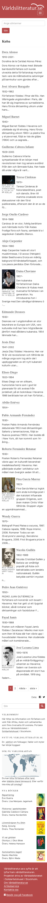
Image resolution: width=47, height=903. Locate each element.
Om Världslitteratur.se (16, 882)
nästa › (23, 688)
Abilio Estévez (11, 402)
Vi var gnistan (9, 837)
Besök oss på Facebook (20, 895)
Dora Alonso (10, 52)
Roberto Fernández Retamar (19, 449)
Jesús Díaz (8, 342)
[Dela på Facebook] (39, 697)
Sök (6, 30)
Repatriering (8, 795)
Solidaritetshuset (10, 731)
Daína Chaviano (26, 271)
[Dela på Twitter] (43, 697)
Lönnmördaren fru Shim (13, 822)
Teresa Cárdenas (26, 177)
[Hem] (22, 5)
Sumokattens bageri (12, 852)
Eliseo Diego (10, 372)
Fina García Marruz (28, 479)
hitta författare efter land (22, 778)
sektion (9, 742)
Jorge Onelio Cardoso (15, 214)
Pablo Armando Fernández (18, 415)
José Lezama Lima (27, 647)
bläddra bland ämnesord (19, 781)
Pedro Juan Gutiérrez (15, 587)
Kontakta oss (11, 889)
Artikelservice (11, 886)
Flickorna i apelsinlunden (14, 808)
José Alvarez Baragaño (16, 86)
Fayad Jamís (9, 617)
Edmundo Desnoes (13, 312)
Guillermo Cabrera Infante (18, 147)
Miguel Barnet (10, 116)
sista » (33, 688)
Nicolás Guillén (25, 550)
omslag (17, 784)
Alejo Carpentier (12, 241)
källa (8, 192)
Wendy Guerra (11, 516)
